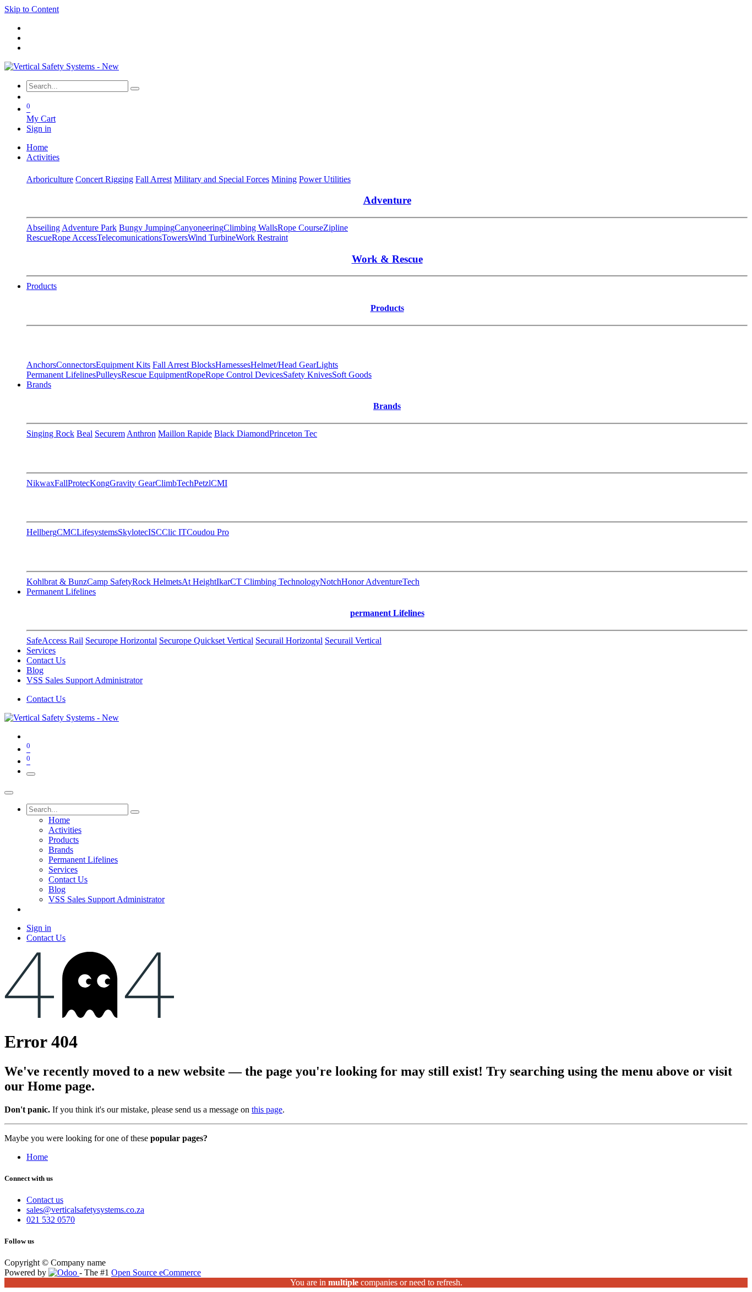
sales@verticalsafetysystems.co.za (85, 1209)
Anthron (141, 433)
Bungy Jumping (147, 227)
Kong (100, 483)
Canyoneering (199, 227)
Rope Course (300, 227)
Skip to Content (31, 9)
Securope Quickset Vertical (206, 640)
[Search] (134, 88)
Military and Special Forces (221, 179)
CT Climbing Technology (275, 581)
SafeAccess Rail (54, 640)
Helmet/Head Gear (283, 364)
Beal (84, 433)
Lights (327, 364)
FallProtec (72, 483)
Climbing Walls (250, 227)
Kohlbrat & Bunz (56, 581)
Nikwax (40, 483)
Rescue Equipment (154, 374)
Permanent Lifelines (61, 374)
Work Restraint (262, 237)
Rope (196, 374)
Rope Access (74, 237)
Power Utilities (325, 179)
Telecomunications (129, 237)
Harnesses (232, 364)
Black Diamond (241, 433)
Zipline (335, 227)
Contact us (44, 1199)
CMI (219, 483)
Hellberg (41, 532)
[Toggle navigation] (30, 774)
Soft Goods (352, 374)
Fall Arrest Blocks (183, 364)
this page (267, 1109)
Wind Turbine (212, 237)
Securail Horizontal (289, 640)
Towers (175, 237)
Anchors (41, 364)
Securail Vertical (353, 640)
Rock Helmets (157, 581)
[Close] (8, 792)
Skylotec (133, 532)
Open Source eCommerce (156, 1272)
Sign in (38, 128)
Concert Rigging (104, 179)
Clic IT (174, 532)
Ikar (223, 581)
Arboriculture (49, 179)
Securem (110, 433)
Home (37, 1157)
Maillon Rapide (185, 433)
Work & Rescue (387, 259)
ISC (155, 532)
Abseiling (43, 227)
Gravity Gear (132, 483)
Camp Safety (109, 581)
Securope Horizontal (121, 640)
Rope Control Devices (244, 374)
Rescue (39, 237)
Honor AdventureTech (380, 581)
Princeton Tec (293, 433)
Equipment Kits (123, 364)
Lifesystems (97, 532)
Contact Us (46, 699)
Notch (330, 581)
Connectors (76, 364)
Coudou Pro (208, 532)
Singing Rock (50, 433)
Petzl (202, 483)
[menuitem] (37, 147)
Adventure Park (89, 227)
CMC (67, 532)
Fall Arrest (153, 179)
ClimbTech (174, 483)
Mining (284, 179)
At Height (199, 581)
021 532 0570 (50, 1219)
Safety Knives (307, 374)
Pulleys (108, 374)
